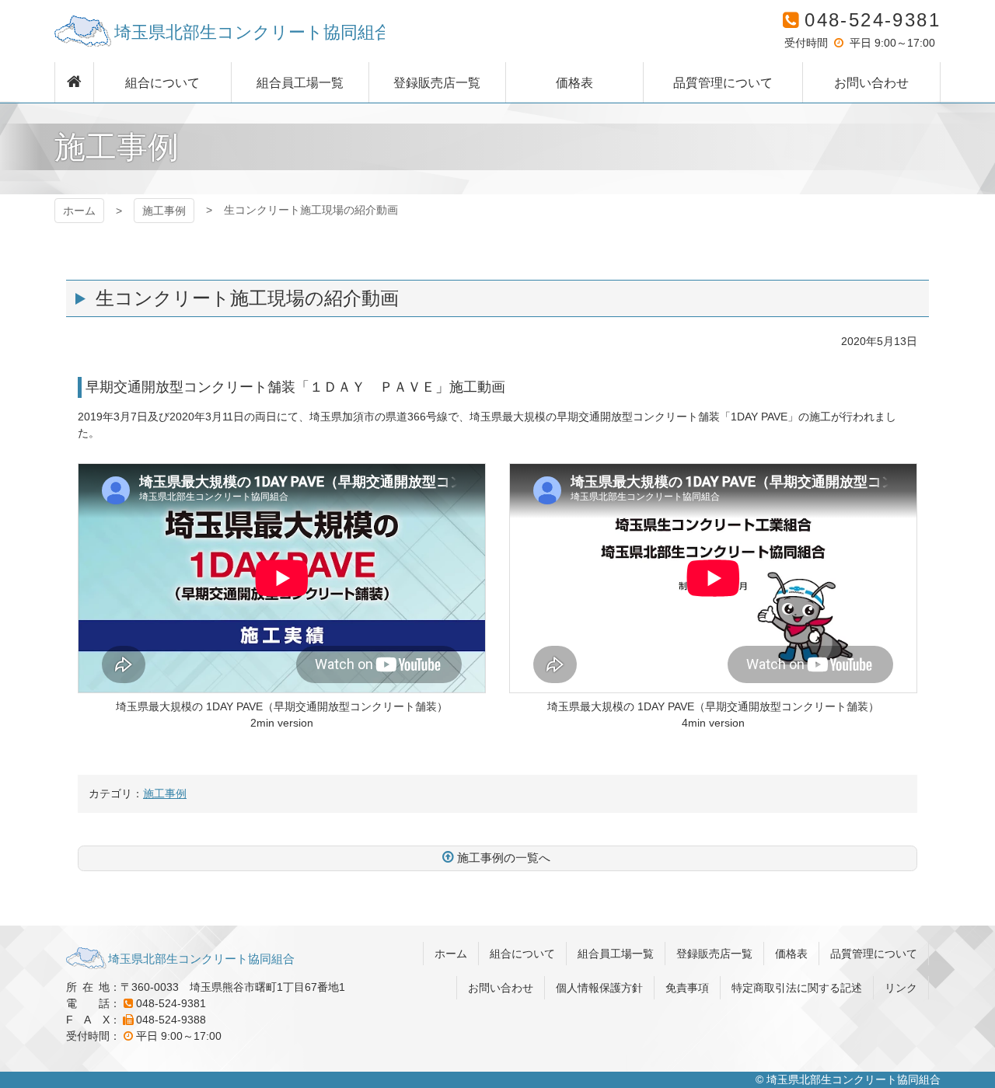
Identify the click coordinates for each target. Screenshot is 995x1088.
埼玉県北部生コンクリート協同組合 (219, 31)
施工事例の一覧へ (503, 857)
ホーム (79, 210)
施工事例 (164, 210)
